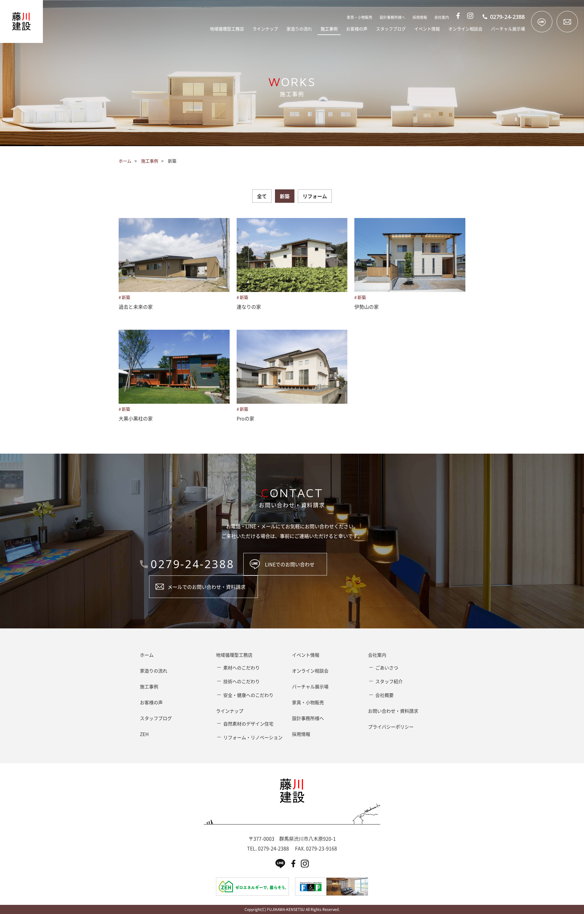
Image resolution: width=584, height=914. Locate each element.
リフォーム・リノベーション (253, 737)
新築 (285, 196)
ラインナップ (265, 29)
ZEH (144, 734)
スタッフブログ (391, 29)
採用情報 (419, 17)
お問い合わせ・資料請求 (393, 711)
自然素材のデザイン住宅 (248, 723)
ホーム (125, 161)
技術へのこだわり (241, 681)
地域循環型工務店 (227, 29)
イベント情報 (427, 29)
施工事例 (329, 29)
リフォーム (315, 196)
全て (262, 196)
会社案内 (441, 17)
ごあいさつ (386, 667)
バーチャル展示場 (508, 29)
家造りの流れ (299, 29)
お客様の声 (356, 29)
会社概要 (384, 695)
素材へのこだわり (241, 667)
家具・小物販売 (359, 17)
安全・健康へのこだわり (248, 695)
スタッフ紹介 (389, 681)
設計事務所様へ (392, 17)
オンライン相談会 (465, 29)
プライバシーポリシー (391, 726)
